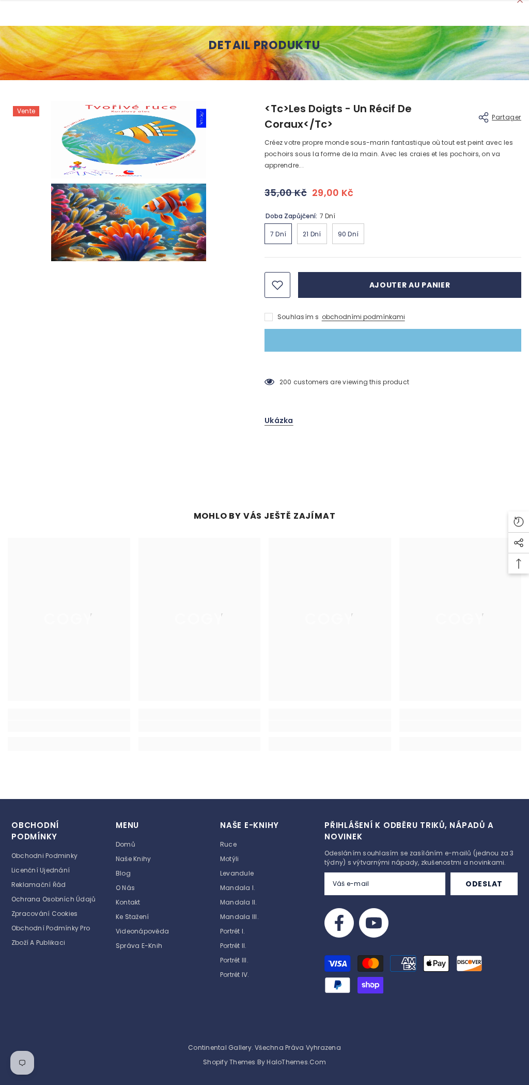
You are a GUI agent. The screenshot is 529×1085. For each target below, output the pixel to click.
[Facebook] (339, 923)
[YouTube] (373, 923)
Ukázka (278, 420)
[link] (69, 726)
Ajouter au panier (409, 285)
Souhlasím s (298, 316)
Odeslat (484, 884)
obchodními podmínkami (363, 316)
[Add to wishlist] (277, 285)
